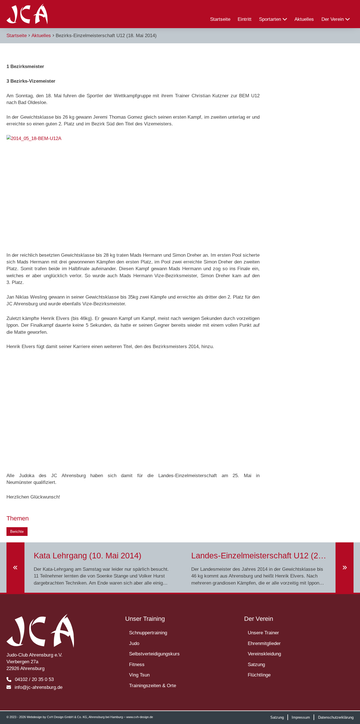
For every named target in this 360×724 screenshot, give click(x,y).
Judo (134, 643)
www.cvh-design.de (139, 717)
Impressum (301, 717)
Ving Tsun (139, 675)
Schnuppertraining (148, 632)
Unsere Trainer (263, 632)
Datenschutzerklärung (336, 717)
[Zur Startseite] (27, 14)
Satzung (256, 664)
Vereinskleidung (264, 654)
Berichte (17, 531)
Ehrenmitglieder (264, 643)
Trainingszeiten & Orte (152, 685)
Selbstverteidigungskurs (154, 654)
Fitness (137, 664)
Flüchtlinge (259, 675)
